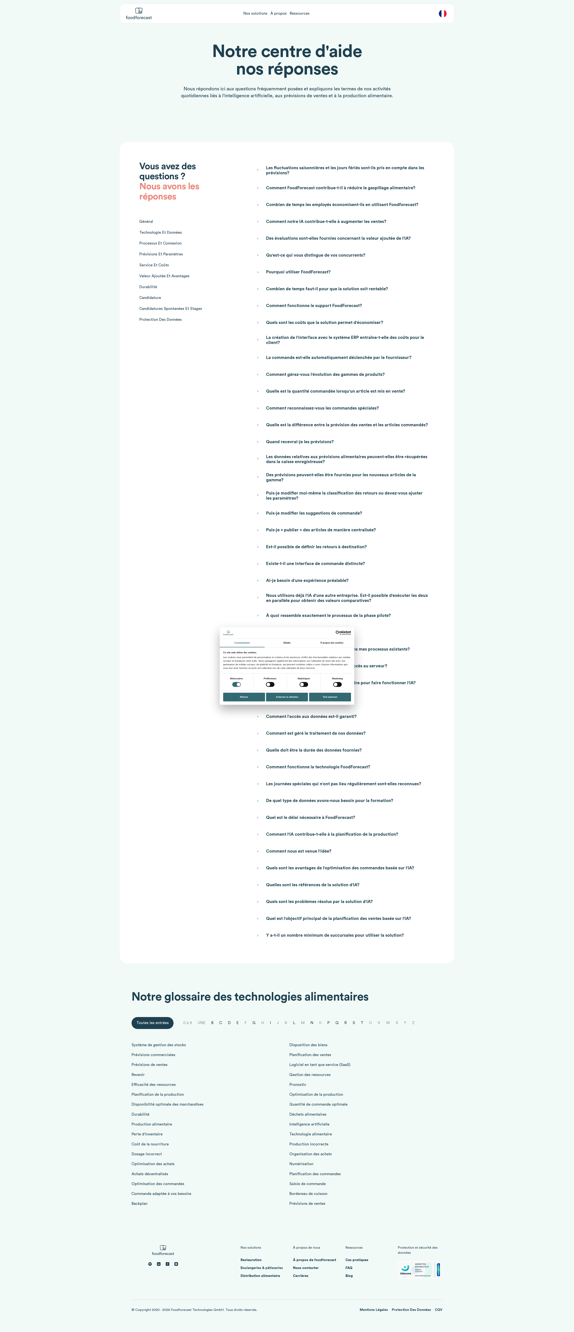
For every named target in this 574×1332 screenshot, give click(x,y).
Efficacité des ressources (154, 1085)
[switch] (270, 684)
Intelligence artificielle (309, 1124)
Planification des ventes (310, 1055)
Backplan (139, 1204)
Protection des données (411, 1310)
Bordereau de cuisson (308, 1194)
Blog (349, 1276)
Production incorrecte (308, 1144)
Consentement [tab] (242, 642)
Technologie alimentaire (310, 1134)
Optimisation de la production (316, 1094)
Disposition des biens (308, 1045)
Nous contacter (306, 1268)
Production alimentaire (152, 1124)
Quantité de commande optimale (318, 1104)
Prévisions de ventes (150, 1065)
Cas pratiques (356, 1260)
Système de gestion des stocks (159, 1045)
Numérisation (301, 1164)
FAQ (348, 1268)
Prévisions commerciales (153, 1055)
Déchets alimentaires (307, 1114)
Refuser (244, 697)
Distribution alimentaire (260, 1276)
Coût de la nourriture (150, 1144)
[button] (255, 13)
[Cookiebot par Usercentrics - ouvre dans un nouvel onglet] (338, 633)
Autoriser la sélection (287, 697)
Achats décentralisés (150, 1174)
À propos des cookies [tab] (331, 642)
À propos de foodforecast (314, 1260)
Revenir (138, 1075)
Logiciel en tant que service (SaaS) (319, 1065)
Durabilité (140, 1114)
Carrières (300, 1276)
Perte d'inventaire (147, 1134)
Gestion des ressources (310, 1075)
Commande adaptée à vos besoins (161, 1194)
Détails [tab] (287, 642)
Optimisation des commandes (158, 1184)
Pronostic (297, 1085)
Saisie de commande (307, 1184)
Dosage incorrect (147, 1154)
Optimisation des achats (153, 1164)
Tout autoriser (330, 697)
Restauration (251, 1260)
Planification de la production (158, 1094)
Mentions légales (374, 1310)
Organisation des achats (310, 1154)
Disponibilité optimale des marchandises (168, 1104)
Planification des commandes (315, 1174)
